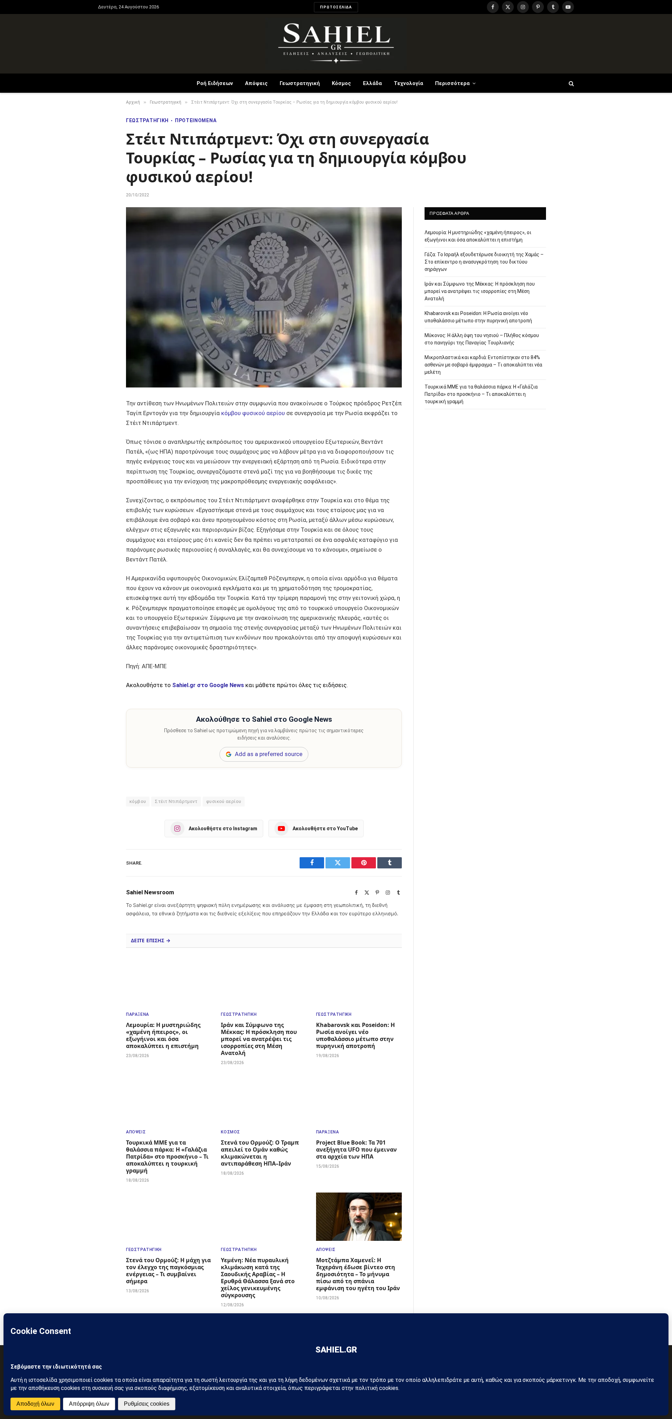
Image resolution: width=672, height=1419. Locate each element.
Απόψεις (256, 83)
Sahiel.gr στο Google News (208, 685)
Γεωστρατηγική (300, 83)
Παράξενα (137, 1014)
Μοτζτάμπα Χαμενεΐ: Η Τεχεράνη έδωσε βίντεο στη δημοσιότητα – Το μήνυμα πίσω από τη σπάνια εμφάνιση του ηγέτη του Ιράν (358, 1274)
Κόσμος (341, 83)
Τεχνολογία (408, 83)
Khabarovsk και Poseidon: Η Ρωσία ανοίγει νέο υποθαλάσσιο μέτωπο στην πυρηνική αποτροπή (355, 1035)
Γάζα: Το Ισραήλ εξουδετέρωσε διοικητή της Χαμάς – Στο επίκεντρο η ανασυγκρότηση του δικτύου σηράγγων (484, 261)
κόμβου (138, 801)
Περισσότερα (452, 83)
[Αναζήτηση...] (570, 83)
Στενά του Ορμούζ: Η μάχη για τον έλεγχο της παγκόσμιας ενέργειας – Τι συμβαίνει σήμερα (168, 1271)
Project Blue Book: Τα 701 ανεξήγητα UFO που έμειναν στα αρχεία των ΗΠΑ (356, 1149)
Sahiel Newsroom (150, 892)
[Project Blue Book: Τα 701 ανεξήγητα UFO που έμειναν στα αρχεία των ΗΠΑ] (359, 1099)
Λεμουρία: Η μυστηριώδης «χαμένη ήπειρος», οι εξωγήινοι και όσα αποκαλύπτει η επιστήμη (163, 1035)
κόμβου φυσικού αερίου (253, 413)
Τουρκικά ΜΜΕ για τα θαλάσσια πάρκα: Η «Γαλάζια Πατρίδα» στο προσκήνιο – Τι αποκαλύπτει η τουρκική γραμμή (167, 1156)
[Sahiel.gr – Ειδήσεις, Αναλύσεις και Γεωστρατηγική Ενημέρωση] (336, 44)
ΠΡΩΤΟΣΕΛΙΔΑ (336, 7)
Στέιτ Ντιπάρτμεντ (176, 801)
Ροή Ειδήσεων (215, 83)
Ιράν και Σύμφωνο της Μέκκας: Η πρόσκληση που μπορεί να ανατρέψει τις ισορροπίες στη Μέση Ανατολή (259, 1038)
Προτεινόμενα (195, 120)
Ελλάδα (372, 83)
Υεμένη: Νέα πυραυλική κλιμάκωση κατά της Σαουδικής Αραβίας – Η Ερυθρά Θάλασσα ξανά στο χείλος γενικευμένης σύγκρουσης (258, 1278)
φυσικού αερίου (223, 801)
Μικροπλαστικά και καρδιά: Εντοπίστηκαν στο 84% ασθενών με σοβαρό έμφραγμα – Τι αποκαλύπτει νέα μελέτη (483, 364)
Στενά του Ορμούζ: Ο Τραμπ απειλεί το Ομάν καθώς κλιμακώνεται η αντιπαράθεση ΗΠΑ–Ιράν (260, 1153)
